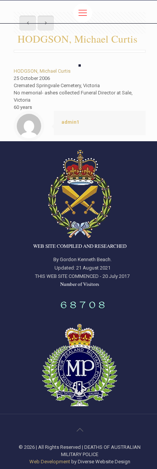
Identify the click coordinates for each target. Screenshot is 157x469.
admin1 (70, 122)
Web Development (49, 461)
